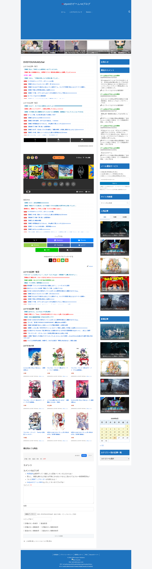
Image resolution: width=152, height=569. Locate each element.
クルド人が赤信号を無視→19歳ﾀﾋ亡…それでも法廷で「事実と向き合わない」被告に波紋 (52, 340)
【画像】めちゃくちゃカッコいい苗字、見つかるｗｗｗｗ (44, 84)
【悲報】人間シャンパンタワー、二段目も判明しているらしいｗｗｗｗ (43, 109)
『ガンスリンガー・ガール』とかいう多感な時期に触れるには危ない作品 (47, 333)
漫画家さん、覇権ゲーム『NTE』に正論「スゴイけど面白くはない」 (43, 208)
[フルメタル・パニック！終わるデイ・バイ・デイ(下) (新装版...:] (34, 389)
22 (127, 435)
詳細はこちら (41, 376)
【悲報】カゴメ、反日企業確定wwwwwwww (36, 202)
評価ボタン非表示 (31, 523)
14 (123, 432)
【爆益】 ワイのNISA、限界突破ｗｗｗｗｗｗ (36, 283)
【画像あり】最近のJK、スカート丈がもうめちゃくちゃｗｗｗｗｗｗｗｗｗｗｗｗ (46, 277)
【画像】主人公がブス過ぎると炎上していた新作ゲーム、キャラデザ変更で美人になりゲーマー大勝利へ (56, 87)
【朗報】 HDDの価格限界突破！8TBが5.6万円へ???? (39, 317)
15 (127, 432)
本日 (105, 217)
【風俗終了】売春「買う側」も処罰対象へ (39, 126)
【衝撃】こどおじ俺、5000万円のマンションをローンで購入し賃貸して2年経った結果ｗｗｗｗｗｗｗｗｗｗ (57, 328)
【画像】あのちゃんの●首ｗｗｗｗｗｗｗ (39, 117)
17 (106, 435)
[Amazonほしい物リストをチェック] (58, 260)
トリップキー (28, 519)
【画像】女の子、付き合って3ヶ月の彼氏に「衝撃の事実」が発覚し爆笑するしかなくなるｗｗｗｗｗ (56, 129)
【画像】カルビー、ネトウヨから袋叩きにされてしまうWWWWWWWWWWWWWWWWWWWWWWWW (53, 106)
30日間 (124, 217)
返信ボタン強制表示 (32, 531)
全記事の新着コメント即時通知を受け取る (112, 174)
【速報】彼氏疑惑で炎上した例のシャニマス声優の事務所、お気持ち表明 (47, 325)
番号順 (84, 455)
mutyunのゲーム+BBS (35, 482)
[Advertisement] (76, 27)
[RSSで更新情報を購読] (66, 260)
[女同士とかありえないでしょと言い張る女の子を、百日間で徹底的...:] (58, 421)
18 (110, 435)
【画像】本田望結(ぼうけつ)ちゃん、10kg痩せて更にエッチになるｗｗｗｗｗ (49, 123)
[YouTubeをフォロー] (54, 260)
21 (123, 435)
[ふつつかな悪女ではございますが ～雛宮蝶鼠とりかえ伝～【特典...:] (58, 389)
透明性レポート (79, 554)
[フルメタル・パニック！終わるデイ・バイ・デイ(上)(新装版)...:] (82, 357)
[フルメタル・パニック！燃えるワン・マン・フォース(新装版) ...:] (58, 357)
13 (119, 432)
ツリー (90, 455)
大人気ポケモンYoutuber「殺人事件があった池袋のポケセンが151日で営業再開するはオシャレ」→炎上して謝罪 (58, 330)
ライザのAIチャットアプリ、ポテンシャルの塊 (40, 81)
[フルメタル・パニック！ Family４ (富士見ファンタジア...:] (34, 421)
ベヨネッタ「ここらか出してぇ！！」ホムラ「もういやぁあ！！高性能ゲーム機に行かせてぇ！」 (51, 274)
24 (106, 438)
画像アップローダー (39, 479)
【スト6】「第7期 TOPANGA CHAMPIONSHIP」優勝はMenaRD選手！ (47, 322)
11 (110, 432)
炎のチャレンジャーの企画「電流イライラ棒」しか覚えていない (45, 288)
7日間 (114, 217)
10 (106, 432)
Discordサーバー (93, 554)
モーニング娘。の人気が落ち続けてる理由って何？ (42, 114)
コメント (27, 485)
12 (115, 432)
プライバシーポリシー (66, 554)
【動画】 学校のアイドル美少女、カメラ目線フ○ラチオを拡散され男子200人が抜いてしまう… (50, 205)
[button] (58, 140)
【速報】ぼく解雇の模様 (34, 220)
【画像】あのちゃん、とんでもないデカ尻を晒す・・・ (39, 311)
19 (115, 435)
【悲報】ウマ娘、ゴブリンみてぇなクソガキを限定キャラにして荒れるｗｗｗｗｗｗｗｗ (52, 93)
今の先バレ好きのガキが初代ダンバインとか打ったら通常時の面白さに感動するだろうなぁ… (53, 291)
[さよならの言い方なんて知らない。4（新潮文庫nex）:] (82, 389)
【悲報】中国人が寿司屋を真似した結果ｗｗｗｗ (41, 90)
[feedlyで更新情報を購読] (62, 260)
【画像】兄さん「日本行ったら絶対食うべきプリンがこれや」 (41, 69)
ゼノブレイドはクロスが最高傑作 (37, 96)
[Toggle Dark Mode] (129, 12)
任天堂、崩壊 (27, 75)
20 (119, 435)
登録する (114, 183)
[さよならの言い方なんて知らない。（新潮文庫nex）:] (34, 357)
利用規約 (30, 474)
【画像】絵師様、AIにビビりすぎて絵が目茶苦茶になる (39, 280)
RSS (86, 554)
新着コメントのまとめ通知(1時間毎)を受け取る (114, 176)
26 (115, 438)
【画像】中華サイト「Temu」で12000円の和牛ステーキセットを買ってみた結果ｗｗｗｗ (48, 314)
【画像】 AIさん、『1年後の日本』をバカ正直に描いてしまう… (41, 78)
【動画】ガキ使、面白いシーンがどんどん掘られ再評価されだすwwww (47, 132)
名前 (25, 506)
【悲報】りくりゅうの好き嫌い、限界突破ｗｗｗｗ (42, 226)
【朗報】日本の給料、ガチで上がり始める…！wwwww (43, 120)
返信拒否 (43, 523)
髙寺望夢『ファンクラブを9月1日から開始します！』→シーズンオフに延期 (48, 285)
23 (102, 438)
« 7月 (102, 445)
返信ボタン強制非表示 (50, 531)
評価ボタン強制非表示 (50, 527)
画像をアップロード (30, 514)
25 (110, 438)
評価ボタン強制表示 (32, 527)
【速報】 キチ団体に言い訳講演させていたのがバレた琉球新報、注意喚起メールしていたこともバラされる (53, 112)
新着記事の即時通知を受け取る (110, 172)
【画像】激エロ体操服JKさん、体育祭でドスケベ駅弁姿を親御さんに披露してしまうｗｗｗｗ (50, 72)
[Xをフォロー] (50, 260)
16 (102, 435)
